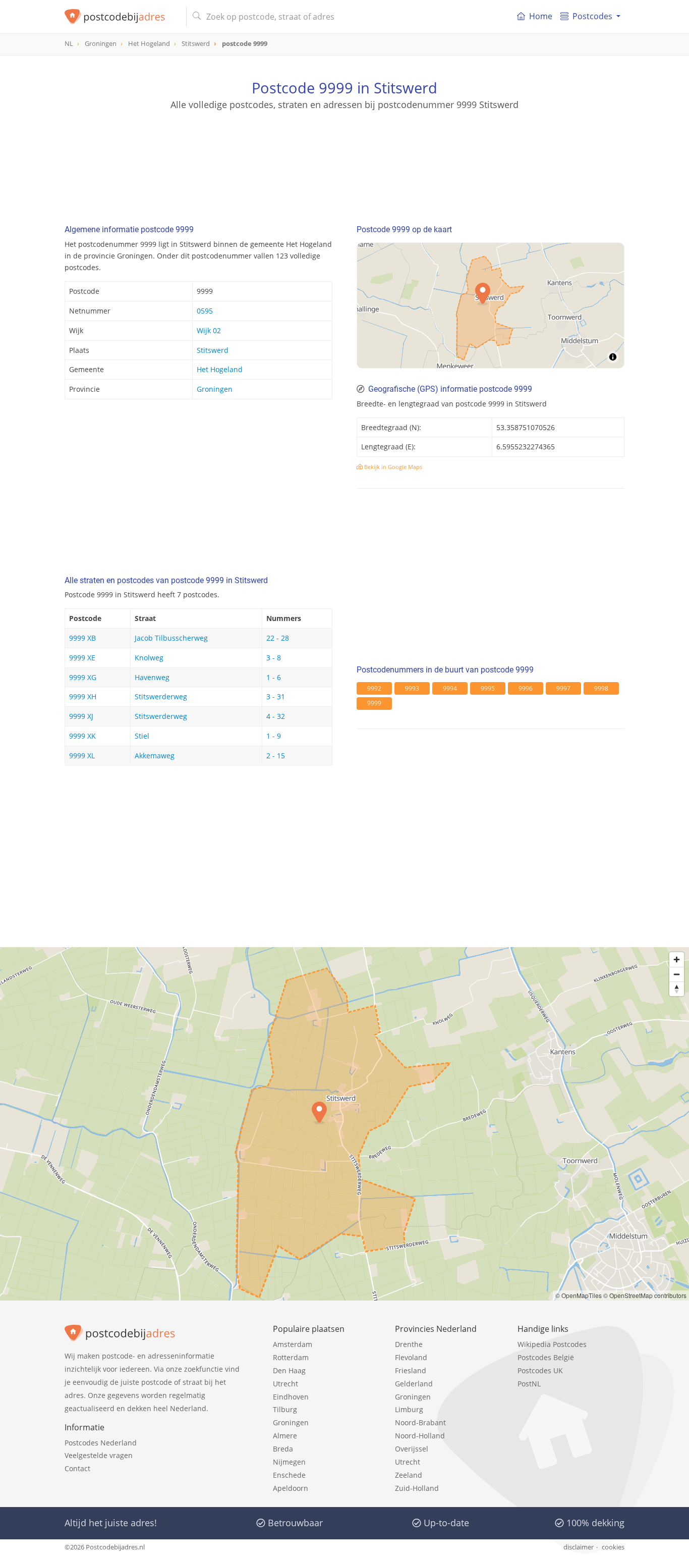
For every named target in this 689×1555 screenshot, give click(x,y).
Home (540, 16)
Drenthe (409, 1344)
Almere (285, 1435)
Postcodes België (546, 1357)
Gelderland (414, 1383)
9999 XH (82, 696)
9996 (526, 688)
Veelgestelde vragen (99, 1455)
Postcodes (592, 16)
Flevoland (411, 1357)
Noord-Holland (420, 1435)
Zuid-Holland (417, 1488)
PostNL (529, 1383)
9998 (601, 688)
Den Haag (289, 1370)
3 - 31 (275, 696)
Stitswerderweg (161, 696)
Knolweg (149, 657)
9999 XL (82, 755)
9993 (412, 688)
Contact (77, 1468)
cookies (613, 1546)
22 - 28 (277, 638)
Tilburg (285, 1409)
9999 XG (82, 677)
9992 (374, 688)
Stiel (142, 736)
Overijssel (411, 1449)
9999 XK (82, 736)
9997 (563, 688)
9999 (374, 703)
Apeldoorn (290, 1488)
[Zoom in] (676, 959)
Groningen (215, 389)
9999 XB (82, 638)
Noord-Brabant (420, 1422)
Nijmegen (289, 1462)
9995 (488, 688)
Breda (283, 1449)
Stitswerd (212, 350)
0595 (205, 311)
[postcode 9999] (121, 16)
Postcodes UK (540, 1370)
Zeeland (408, 1475)
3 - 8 (273, 657)
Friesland (410, 1370)
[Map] (490, 305)
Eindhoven (291, 1397)
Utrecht (285, 1383)
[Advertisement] (344, 156)
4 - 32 (275, 716)
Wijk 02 (209, 330)
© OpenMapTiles (578, 1295)
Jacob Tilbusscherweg (171, 638)
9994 (450, 688)
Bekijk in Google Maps (392, 467)
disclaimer (578, 1546)
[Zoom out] (676, 974)
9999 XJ (81, 716)
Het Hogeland (220, 369)
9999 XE (82, 657)
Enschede (289, 1475)
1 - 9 (273, 736)
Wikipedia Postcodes (552, 1344)
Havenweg (152, 677)
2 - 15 (275, 755)
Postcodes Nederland (101, 1442)
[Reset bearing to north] (676, 988)
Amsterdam (292, 1344)
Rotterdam (291, 1357)
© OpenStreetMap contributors (644, 1295)
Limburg (409, 1409)
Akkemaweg (155, 755)
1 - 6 (273, 677)
